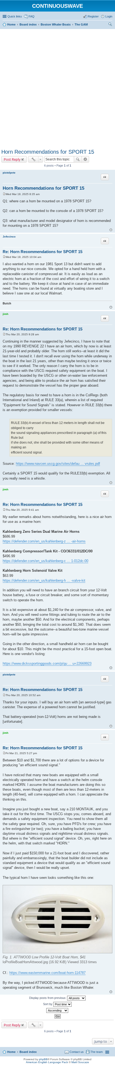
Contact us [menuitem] (77, 1051)
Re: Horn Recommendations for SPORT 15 (42, 251)
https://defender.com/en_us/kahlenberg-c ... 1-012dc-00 (45, 561)
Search (78, 159)
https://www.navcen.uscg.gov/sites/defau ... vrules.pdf (58, 464)
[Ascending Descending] (57, 1010)
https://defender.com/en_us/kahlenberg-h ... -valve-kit (44, 580)
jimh (5, 313)
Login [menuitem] (108, 16)
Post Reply (12, 159)
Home (11, 1051)
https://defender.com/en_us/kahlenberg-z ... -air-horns (44, 541)
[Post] (4, 194)
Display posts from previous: (48, 997)
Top (110, 229)
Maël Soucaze (80, 1062)
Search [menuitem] (110, 25)
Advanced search (85, 159)
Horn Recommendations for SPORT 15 (47, 152)
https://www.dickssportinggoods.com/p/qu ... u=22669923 (47, 663)
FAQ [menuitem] (31, 16)
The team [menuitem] (96, 1051)
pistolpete (9, 172)
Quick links (14, 16)
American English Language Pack (47, 1062)
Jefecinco (9, 236)
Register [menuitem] (93, 16)
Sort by (48, 1004)
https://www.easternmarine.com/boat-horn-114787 (47, 973)
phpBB (43, 1059)
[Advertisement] (57, 88)
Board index (28, 1051)
